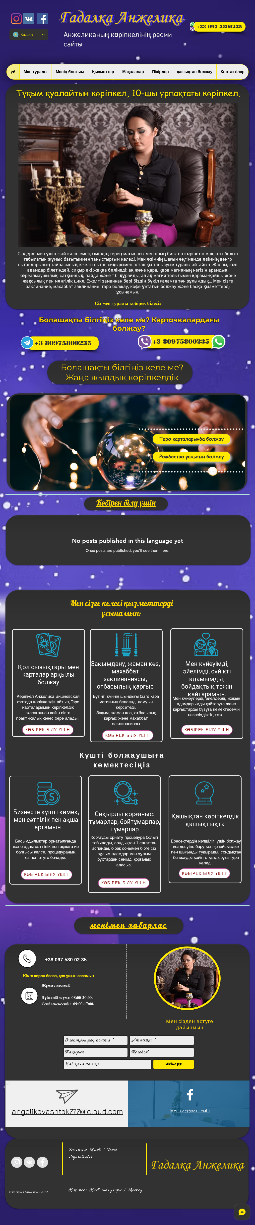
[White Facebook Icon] (189, 1094)
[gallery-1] (27, 342)
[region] (127, 442)
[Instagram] (16, 18)
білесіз (154, 303)
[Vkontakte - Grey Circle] (29, 1162)
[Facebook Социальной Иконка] (42, 18)
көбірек (137, 303)
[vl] (144, 342)
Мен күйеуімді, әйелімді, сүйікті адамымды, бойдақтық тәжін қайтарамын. (206, 679)
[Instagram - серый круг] (16, 1162)
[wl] (218, 341)
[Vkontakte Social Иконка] (28, 18)
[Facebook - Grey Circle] (42, 1162)
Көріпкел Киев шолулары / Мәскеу (105, 1190)
